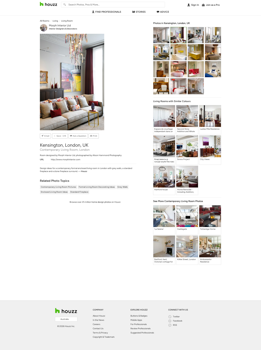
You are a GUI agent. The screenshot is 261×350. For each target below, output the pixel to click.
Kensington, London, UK (177, 23)
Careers (96, 324)
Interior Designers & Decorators (63, 29)
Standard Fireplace (79, 192)
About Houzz (99, 316)
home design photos (101, 202)
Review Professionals (140, 328)
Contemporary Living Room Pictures (58, 187)
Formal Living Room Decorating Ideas (97, 187)
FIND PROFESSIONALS (108, 11)
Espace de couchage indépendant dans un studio (163, 130)
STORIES (141, 11)
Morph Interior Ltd (60, 25)
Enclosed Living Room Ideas (54, 192)
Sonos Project (183, 159)
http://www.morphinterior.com (65, 159)
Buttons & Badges (138, 316)
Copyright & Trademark (103, 337)
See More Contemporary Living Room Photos (178, 201)
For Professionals (138, 324)
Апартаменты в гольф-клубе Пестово (164, 160)
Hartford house (161, 189)
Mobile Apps (136, 320)
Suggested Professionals (142, 332)
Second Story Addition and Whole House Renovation (186, 130)
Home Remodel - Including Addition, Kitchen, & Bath (185, 190)
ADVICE (164, 11)
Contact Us (98, 328)
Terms (96, 332)
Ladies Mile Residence (209, 129)
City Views (204, 159)
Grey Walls (122, 187)
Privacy (104, 332)
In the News (98, 320)
